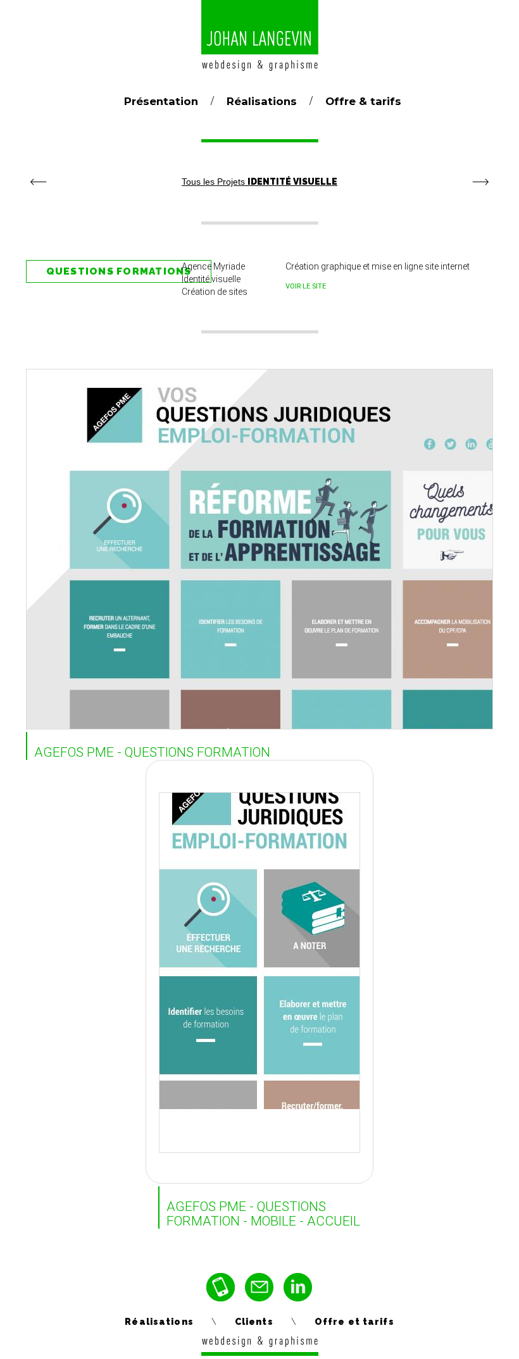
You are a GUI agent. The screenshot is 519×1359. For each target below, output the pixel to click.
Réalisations (262, 101)
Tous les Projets (259, 182)
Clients (254, 1322)
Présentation (161, 101)
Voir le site (305, 286)
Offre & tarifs (363, 101)
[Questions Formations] (260, 928)
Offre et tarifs (354, 1322)
